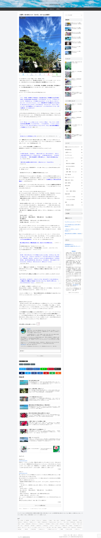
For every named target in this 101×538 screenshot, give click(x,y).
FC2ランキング (33, 364)
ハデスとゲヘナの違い (74, 196)
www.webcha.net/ (24, 348)
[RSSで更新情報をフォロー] (58, 373)
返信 (60, 469)
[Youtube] (22, 351)
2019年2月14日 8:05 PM (23, 460)
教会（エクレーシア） (73, 177)
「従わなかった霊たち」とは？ (71, 229)
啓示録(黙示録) (73, 149)
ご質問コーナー (22, 361)
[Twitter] (20, 351)
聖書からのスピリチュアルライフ (73, 146)
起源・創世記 (73, 182)
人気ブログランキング (27, 364)
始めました (69, 244)
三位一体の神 (73, 174)
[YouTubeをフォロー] (46, 373)
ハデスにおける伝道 (74, 199)
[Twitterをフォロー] (28, 373)
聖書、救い (74, 169)
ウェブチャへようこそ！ (70, 221)
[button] (81, 15)
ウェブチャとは (73, 155)
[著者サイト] (22, 373)
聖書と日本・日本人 (73, 180)
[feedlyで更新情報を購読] (52, 373)
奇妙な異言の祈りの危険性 (70, 233)
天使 (74, 188)
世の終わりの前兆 (74, 205)
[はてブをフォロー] (40, 373)
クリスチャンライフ (73, 157)
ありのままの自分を (74, 166)
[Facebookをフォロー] (34, 373)
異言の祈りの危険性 (74, 163)
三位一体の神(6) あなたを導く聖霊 (72, 224)
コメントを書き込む (40, 505)
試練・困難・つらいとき (74, 171)
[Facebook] (23, 351)
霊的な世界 (73, 185)
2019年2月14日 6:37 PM (23, 473)
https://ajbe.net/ (23, 344)
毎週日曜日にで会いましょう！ (73, 246)
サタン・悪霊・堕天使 (74, 191)
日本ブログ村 (21, 364)
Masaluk (66, 226)
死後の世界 (73, 193)
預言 (27, 361)
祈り (74, 160)
